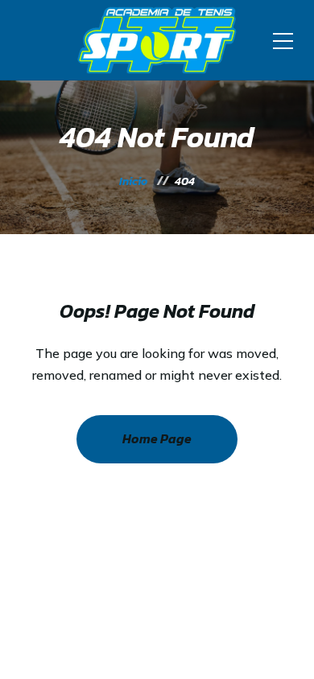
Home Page (157, 438)
